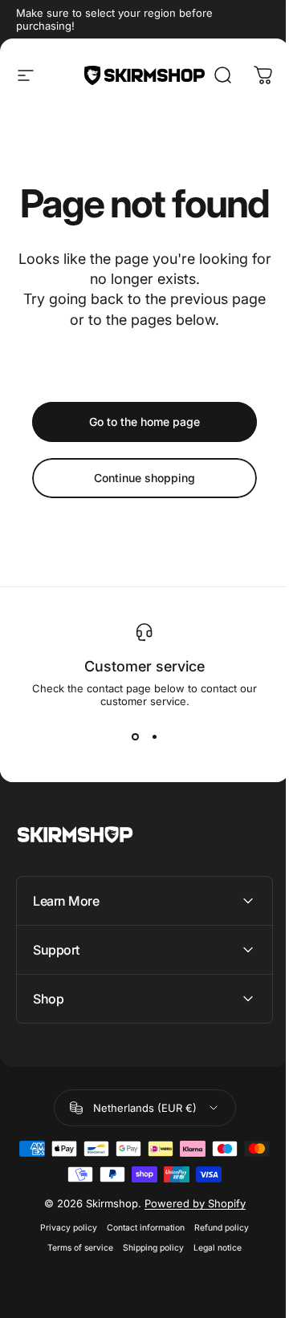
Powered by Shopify (188, 1241)
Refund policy (216, 1266)
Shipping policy (147, 1286)
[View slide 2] (154, 736)
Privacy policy (63, 1266)
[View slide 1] (134, 736)
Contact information (140, 1266)
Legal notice (212, 1286)
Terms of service (75, 1286)
